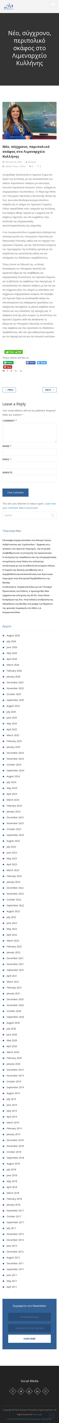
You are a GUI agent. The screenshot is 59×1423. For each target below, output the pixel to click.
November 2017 (15, 1210)
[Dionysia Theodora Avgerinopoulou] (8, 7)
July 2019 (11, 1099)
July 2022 (11, 917)
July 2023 (11, 846)
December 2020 (15, 999)
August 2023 (13, 840)
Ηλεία (22, 166)
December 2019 (15, 1069)
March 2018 (13, 1192)
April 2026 (12, 658)
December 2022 (15, 887)
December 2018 (15, 1140)
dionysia (32, 162)
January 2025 (13, 747)
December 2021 (15, 958)
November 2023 (15, 823)
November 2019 (15, 1075)
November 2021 (15, 964)
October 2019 (14, 1081)
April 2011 (12, 1286)
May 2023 (12, 858)
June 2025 (12, 717)
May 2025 (12, 723)
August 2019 (13, 1093)
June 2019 (12, 1104)
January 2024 (13, 811)
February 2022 (14, 946)
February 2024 (14, 805)
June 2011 (12, 1275)
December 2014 (15, 1239)
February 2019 (14, 1128)
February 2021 (14, 987)
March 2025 (13, 735)
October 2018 (14, 1151)
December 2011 (15, 1263)
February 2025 (14, 741)
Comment (9, 420)
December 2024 (15, 752)
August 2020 (13, 1022)
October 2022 (14, 899)
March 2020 (13, 1052)
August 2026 (13, 635)
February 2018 (14, 1198)
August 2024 (13, 776)
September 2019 (15, 1087)
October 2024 (14, 764)
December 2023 (15, 817)
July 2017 (11, 1228)
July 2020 (11, 1028)
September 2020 (15, 1016)
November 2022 (15, 893)
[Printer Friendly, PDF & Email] (13, 351)
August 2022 (13, 911)
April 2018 (12, 1187)
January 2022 (13, 952)
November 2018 (15, 1146)
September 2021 (15, 969)
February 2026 (14, 670)
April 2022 (12, 934)
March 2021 (13, 981)
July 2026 (11, 641)
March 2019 (13, 1122)
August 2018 (13, 1163)
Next (48, 389)
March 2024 (13, 799)
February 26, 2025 (13, 162)
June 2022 (12, 923)
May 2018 (12, 1181)
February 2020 (14, 1058)
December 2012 (15, 1251)
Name (6, 446)
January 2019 (13, 1134)
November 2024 (15, 758)
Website (7, 472)
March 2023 (13, 870)
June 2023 (12, 852)
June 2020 (12, 1034)
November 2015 (15, 1234)
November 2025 (15, 688)
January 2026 (13, 676)
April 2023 (12, 864)
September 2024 (15, 770)
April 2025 (12, 729)
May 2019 (12, 1110)
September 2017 (15, 1222)
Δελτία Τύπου (12, 166)
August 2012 (13, 1257)
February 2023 (14, 876)
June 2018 (12, 1175)
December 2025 (15, 682)
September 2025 (15, 700)
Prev (10, 389)
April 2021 (12, 975)
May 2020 (12, 1040)
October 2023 (14, 829)
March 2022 (13, 940)
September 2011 (15, 1269)
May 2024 (12, 788)
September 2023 (15, 835)
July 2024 (11, 782)
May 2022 (12, 928)
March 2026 (13, 664)
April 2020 (12, 1046)
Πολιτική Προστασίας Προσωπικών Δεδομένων (29, 1419)
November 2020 (15, 1005)
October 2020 (14, 1011)
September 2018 (15, 1157)
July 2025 (11, 711)
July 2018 (11, 1169)
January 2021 (13, 993)
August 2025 (13, 705)
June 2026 (12, 647)
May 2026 (12, 653)
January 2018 (13, 1204)
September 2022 (15, 905)
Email (6, 459)
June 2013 (12, 1245)
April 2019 (12, 1116)
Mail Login (37, 1414)
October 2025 (14, 694)
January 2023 (13, 881)
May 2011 (12, 1280)
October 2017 (14, 1216)
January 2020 (13, 1063)
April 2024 (12, 793)
